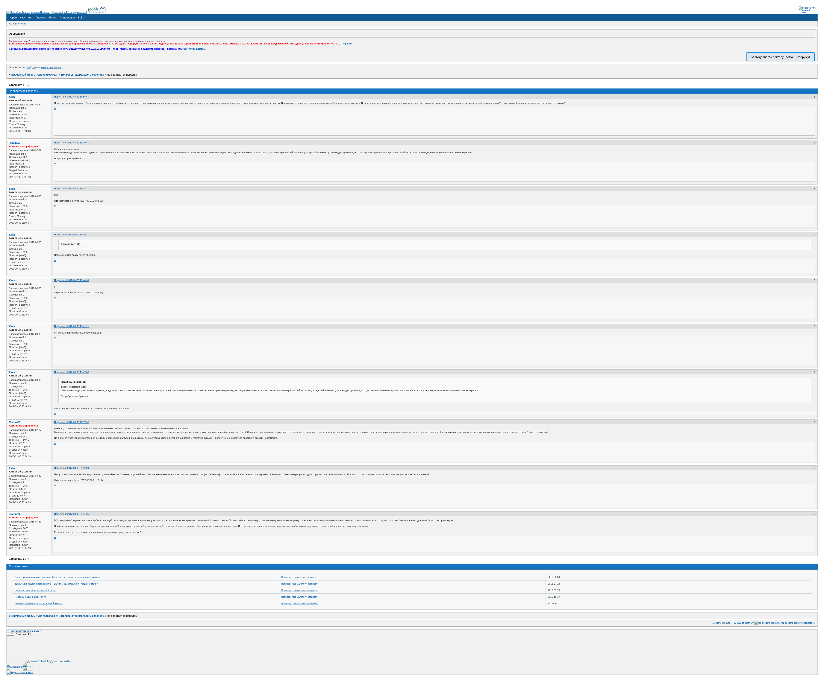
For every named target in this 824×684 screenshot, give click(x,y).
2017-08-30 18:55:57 (78, 96)
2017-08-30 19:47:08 (78, 372)
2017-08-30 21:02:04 (78, 468)
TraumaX (14, 142)
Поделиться (60, 96)
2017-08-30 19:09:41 (78, 142)
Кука (12, 96)
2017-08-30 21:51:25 (78, 514)
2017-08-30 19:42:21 (78, 326)
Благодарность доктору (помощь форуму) (780, 57)
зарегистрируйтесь (51, 67)
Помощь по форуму (743, 623)
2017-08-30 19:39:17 (78, 234)
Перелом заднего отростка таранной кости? (38, 603)
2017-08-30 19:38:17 (78, 188)
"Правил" (347, 43)
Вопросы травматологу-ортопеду (82, 74)
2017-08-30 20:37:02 (78, 422)
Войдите (31, 67)
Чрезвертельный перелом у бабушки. (35, 590)
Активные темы (17, 23)
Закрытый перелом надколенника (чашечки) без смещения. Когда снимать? (56, 583)
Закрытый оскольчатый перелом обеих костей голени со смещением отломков (58, 577)
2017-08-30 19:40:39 (78, 280)
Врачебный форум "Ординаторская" (34, 74)
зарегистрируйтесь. (194, 48)
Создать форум (721, 623)
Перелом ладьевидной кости (30, 597)
